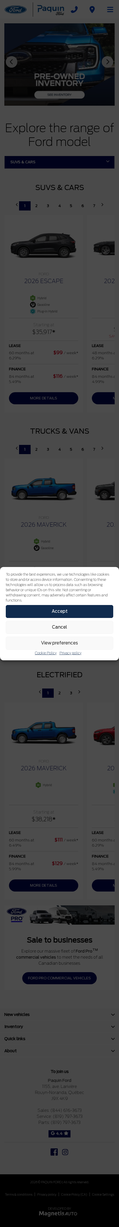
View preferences (59, 643)
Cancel (59, 627)
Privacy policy (70, 653)
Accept (60, 611)
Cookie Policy (46, 653)
